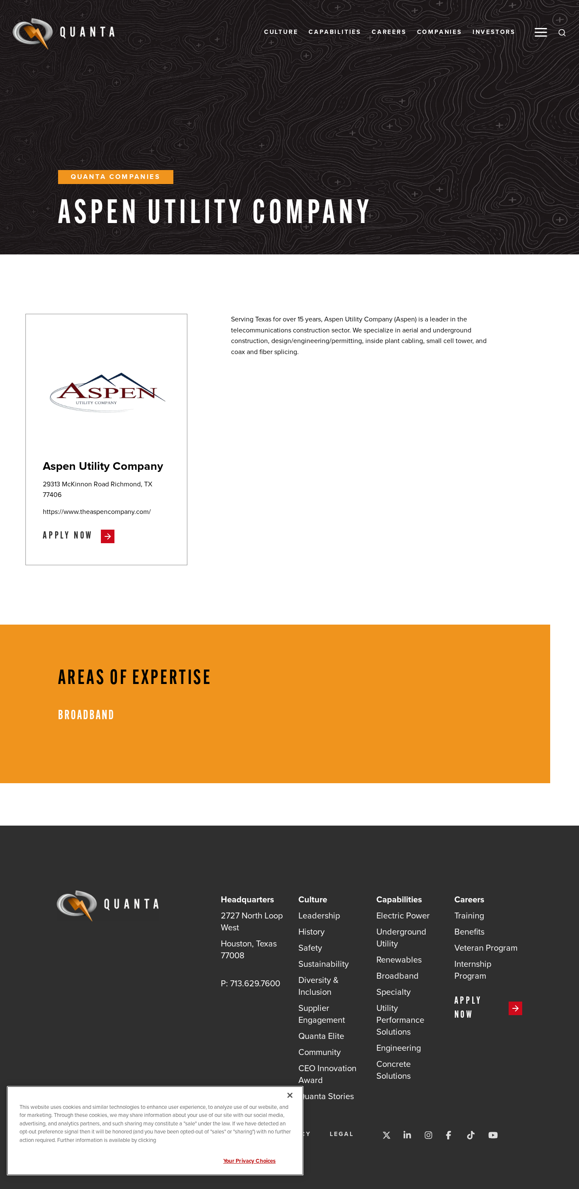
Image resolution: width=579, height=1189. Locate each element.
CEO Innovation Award (327, 1074)
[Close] (290, 1095)
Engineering (398, 1047)
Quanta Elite (321, 1036)
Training (469, 915)
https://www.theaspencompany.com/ (97, 511)
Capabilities (335, 32)
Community (319, 1052)
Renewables (399, 959)
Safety (310, 947)
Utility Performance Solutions (400, 1020)
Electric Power (403, 915)
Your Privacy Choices (249, 1161)
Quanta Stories (326, 1096)
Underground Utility (401, 937)
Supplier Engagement (321, 1014)
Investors (494, 32)
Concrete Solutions (393, 1070)
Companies (439, 32)
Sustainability (323, 963)
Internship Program (472, 969)
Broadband (397, 975)
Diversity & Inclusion (318, 986)
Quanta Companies (116, 176)
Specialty (393, 991)
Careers (389, 32)
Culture (281, 32)
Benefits (469, 931)
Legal (342, 1134)
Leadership (319, 915)
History (311, 931)
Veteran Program (486, 947)
